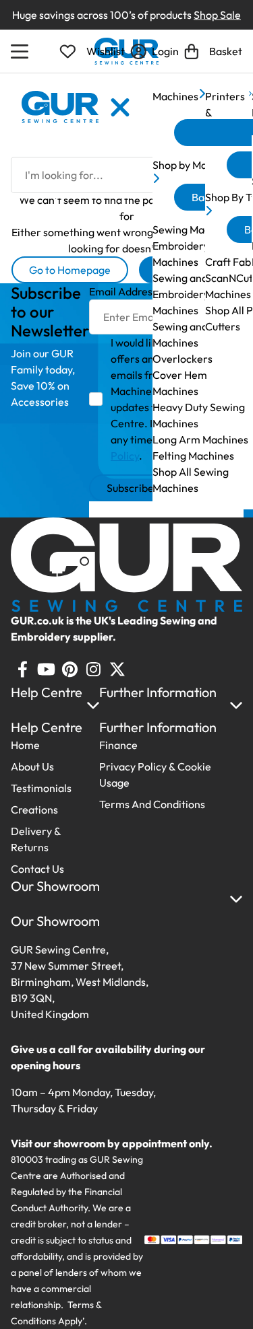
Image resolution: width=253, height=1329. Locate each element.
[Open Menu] (21, 51)
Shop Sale (217, 15)
